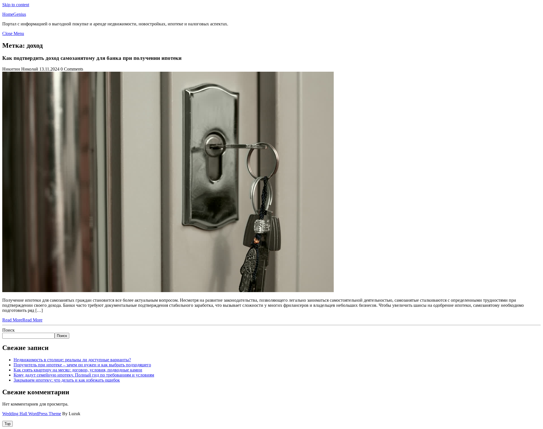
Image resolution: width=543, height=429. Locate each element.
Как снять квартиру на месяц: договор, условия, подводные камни (78, 369)
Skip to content (15, 4)
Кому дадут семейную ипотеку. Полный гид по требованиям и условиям (84, 375)
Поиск (8, 330)
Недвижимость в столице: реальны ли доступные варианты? (72, 359)
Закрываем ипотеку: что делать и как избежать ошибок (67, 380)
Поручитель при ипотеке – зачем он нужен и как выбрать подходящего (82, 364)
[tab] (7, 424)
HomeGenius (14, 14)
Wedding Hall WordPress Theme (31, 413)
